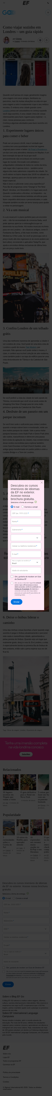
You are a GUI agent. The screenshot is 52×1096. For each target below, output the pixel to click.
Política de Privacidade (22, 589)
